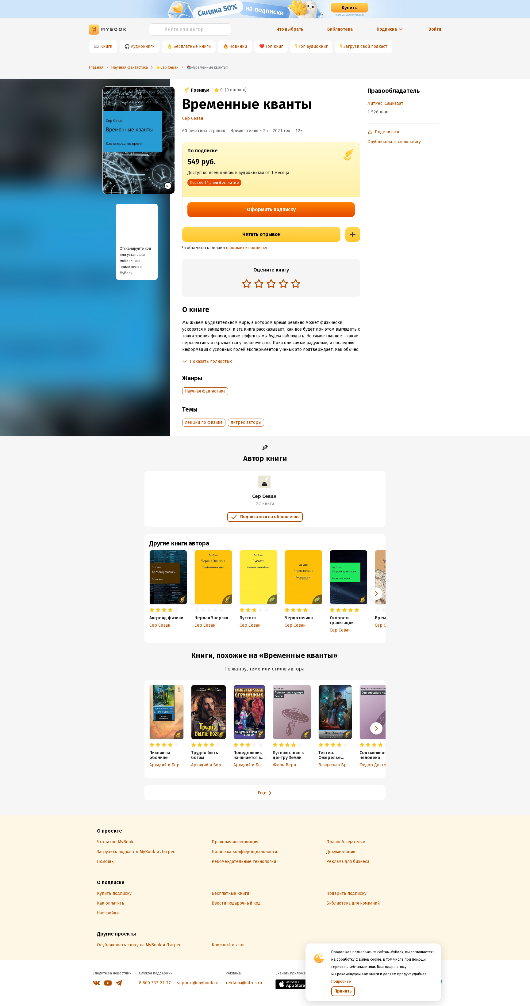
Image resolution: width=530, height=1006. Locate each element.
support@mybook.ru (197, 982)
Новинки (238, 46)
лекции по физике (204, 422)
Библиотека (340, 29)
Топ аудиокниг (313, 46)
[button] (376, 593)
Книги (106, 46)
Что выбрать (289, 29)
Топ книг (274, 46)
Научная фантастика (205, 391)
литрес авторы (246, 422)
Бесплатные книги (192, 46)
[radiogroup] (271, 284)
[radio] (247, 283)
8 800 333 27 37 (155, 982)
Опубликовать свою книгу (394, 141)
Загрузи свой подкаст (365, 46)
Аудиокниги (143, 46)
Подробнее (341, 981)
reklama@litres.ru (244, 982)
